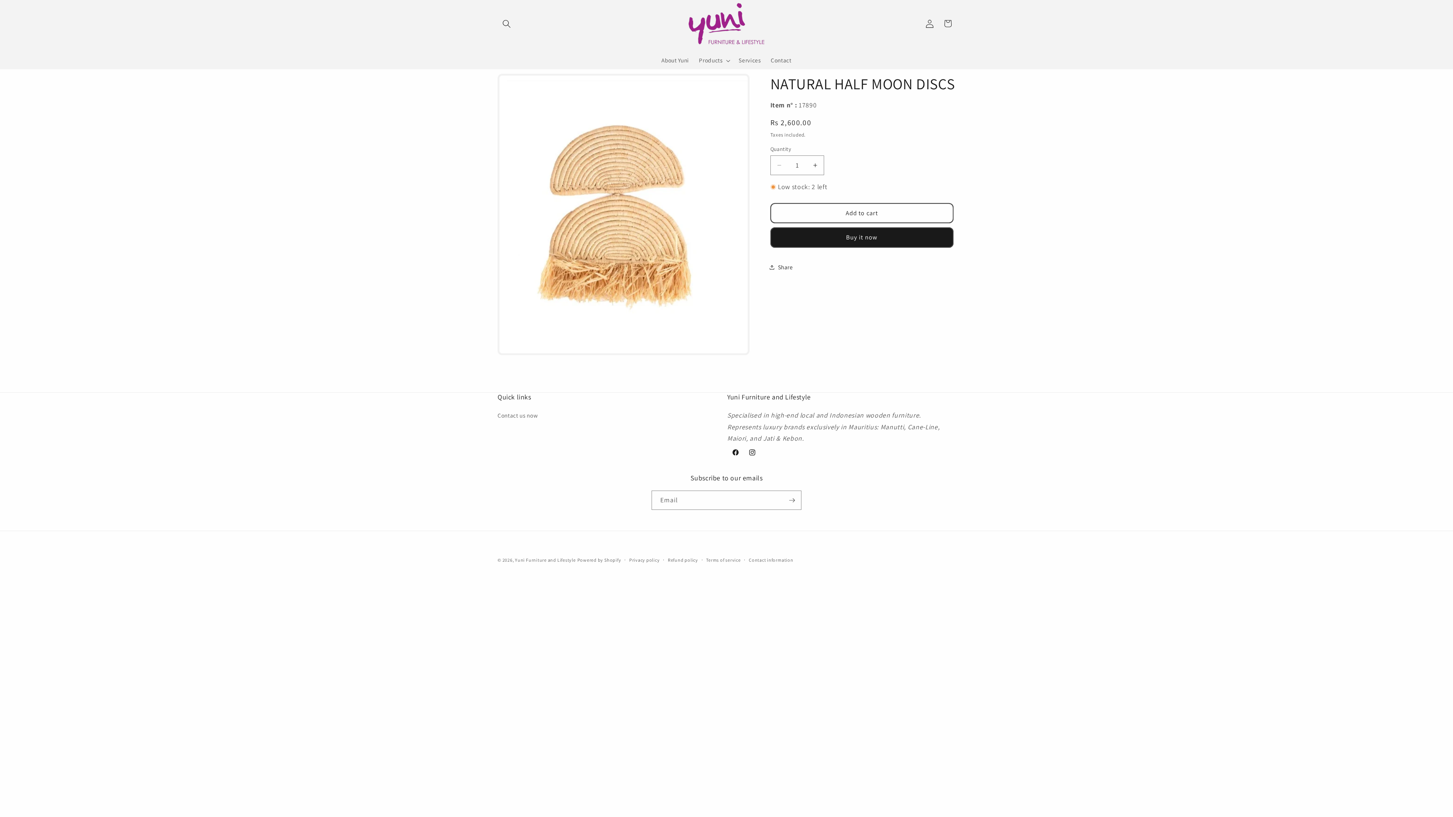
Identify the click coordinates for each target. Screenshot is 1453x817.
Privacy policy (644, 560)
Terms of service (723, 560)
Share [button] (785, 267)
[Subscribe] (792, 500)
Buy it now (861, 237)
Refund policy (683, 560)
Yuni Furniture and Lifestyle (545, 560)
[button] (507, 23)
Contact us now (518, 415)
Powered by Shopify (599, 560)
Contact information (771, 560)
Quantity (781, 148)
